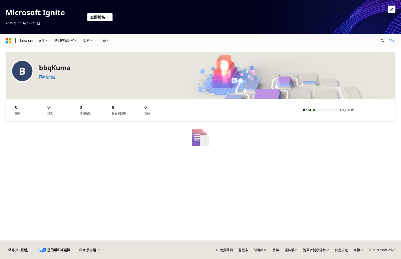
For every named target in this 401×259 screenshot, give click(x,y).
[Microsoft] (9, 41)
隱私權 (289, 250)
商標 (356, 250)
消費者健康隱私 (314, 250)
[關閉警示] (391, 9)
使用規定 (341, 250)
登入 (392, 40)
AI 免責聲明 (224, 250)
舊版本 (243, 250)
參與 (275, 250)
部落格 (258, 250)
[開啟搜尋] (382, 40)
